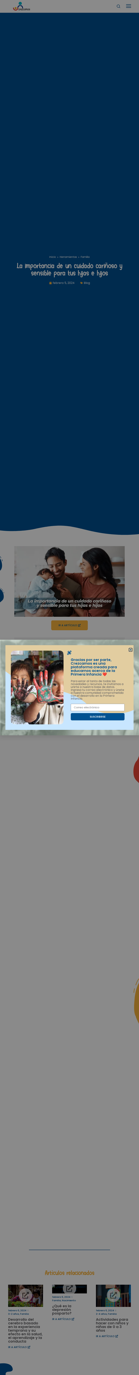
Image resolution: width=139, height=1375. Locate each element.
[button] (130, 649)
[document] (69, 687)
